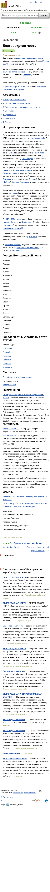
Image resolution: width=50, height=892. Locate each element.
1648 (7, 219)
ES (41, 2)
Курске (21, 89)
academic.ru (11, 4)
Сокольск (7, 179)
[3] (22, 228)
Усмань (15, 182)
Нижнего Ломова (10, 222)
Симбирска (26, 222)
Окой (11, 153)
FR (46, 2)
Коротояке (17, 86)
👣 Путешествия (7, 797)
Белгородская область (14, 719)
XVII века (8, 64)
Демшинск (24, 182)
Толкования (13, 27)
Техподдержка (18, 792)
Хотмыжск (7, 367)
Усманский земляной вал (28, 247)
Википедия (25, 23)
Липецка (32, 179)
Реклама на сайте (30, 792)
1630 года (39, 153)
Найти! (44, 15)
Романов (7, 356)
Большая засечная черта (15, 758)
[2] (24, 213)
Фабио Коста (13, 547)
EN (30, 2)
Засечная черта (10, 753)
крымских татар (10, 72)
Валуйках (41, 86)
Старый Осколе (10, 89)
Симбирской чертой (12, 229)
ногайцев (23, 72)
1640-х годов (27, 158)
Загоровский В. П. (11, 429)
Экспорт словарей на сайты (10, 801)
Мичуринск (8, 225)
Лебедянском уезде (23, 170)
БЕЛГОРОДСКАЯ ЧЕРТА (14, 577)
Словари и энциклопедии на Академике (24, 10)
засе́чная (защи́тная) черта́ (30, 58)
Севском (7, 170)
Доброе (6, 182)
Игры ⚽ (36, 32)
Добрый (6, 352)
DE (36, 2)
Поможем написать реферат (28, 543)
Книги (14, 32)
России (45, 61)
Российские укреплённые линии (17, 377)
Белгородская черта (13, 626)
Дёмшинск (7, 348)
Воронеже (7, 86)
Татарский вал (15, 250)
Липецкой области (11, 173)
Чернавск (7, 363)
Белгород (27, 75)
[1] (24, 86)
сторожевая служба (36, 138)
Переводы (36, 27)
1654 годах (16, 219)
